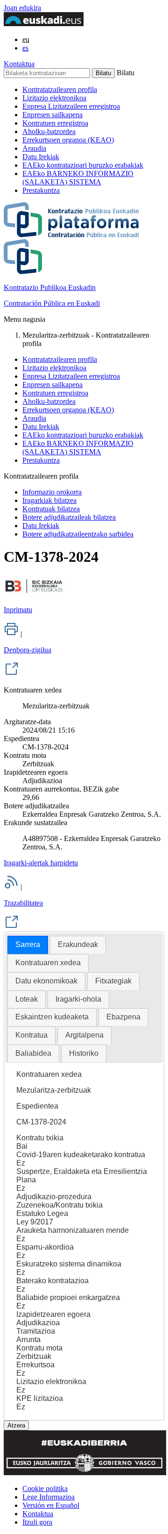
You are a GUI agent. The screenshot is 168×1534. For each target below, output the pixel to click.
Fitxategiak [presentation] (113, 981)
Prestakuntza (41, 190)
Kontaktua (19, 64)
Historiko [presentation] (83, 1053)
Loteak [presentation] (26, 999)
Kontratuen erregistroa (55, 123)
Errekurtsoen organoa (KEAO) (68, 140)
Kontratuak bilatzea (51, 509)
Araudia (34, 148)
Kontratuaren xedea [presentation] (48, 963)
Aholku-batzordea (49, 131)
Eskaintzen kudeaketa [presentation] (52, 1017)
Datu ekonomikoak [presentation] (46, 981)
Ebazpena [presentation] (123, 1017)
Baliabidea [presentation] (33, 1053)
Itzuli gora (37, 1522)
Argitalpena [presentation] (84, 1035)
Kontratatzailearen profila (59, 89)
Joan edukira (22, 8)
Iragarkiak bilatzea (49, 500)
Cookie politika (45, 1488)
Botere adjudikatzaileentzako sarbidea (77, 534)
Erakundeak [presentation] (78, 944)
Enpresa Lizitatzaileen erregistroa (71, 106)
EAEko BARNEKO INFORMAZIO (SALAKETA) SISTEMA (77, 178)
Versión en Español (50, 1505)
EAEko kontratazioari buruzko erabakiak (82, 165)
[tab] (27, 945)
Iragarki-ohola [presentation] (78, 999)
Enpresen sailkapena (52, 115)
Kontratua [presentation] (31, 1035)
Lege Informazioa (48, 1497)
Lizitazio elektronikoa (54, 98)
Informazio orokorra (52, 492)
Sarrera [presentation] (27, 944)
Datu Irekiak (40, 157)
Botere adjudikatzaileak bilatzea (69, 517)
